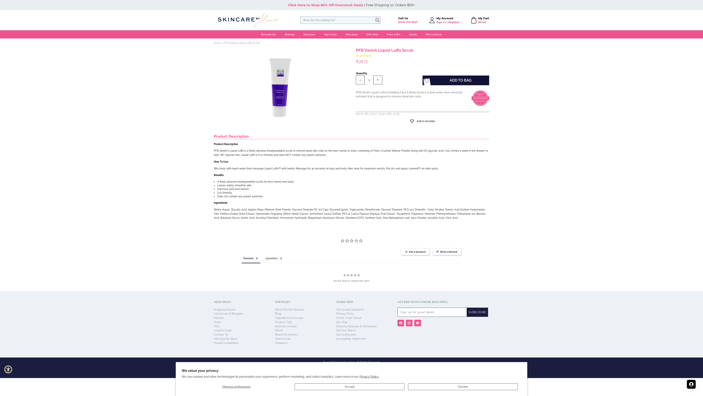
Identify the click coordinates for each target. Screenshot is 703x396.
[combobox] (340, 20)
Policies (219, 318)
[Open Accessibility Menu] (8, 369)
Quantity (361, 73)
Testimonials (283, 338)
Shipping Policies (224, 309)
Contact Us (221, 334)
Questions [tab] (272, 258)
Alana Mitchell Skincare (289, 309)
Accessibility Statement (351, 338)
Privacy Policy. (369, 376)
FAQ (217, 326)
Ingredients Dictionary (289, 318)
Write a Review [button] (448, 251)
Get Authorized (346, 334)
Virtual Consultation (226, 343)
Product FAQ (283, 322)
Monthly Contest (286, 326)
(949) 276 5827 (408, 22)
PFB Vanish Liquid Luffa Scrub (242, 42)
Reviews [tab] (248, 258)
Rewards (352, 34)
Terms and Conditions (350, 309)
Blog (278, 313)
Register (453, 22)
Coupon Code (222, 330)
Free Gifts (393, 34)
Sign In (441, 22)
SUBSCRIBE (477, 312)
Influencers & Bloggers (228, 313)
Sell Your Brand (345, 330)
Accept (349, 386)
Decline (463, 386)
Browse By (268, 34)
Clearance (281, 343)
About (279, 330)
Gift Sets (372, 34)
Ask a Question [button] (417, 251)
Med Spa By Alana (225, 338)
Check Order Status (348, 318)
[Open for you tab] (691, 384)
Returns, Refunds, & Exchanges (356, 326)
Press (217, 322)
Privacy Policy (345, 313)
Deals (413, 34)
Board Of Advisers (286, 334)
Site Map (341, 322)
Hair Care (330, 34)
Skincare (309, 34)
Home (217, 42)
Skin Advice (434, 34)
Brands (290, 34)
